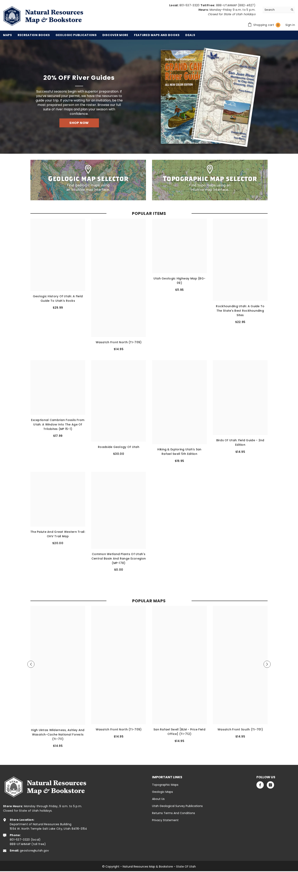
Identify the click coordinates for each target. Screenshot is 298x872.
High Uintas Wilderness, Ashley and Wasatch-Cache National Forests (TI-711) (58, 734)
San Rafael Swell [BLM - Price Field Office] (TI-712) (179, 731)
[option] (149, 97)
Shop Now (81, 120)
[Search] (279, 10)
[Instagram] (270, 785)
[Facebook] (260, 785)
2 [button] (143, 148)
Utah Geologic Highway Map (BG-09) (179, 280)
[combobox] (276, 10)
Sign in (290, 25)
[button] (4, 97)
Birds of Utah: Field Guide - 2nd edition (240, 442)
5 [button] (160, 148)
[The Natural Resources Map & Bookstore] (88, 180)
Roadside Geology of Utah (118, 447)
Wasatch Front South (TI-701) (240, 729)
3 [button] (149, 148)
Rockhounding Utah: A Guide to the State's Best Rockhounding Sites (240, 310)
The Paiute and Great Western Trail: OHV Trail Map (57, 534)
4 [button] (154, 148)
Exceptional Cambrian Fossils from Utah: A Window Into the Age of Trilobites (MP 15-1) (57, 424)
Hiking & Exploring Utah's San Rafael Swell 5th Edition (179, 452)
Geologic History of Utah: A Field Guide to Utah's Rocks (58, 298)
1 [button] (138, 148)
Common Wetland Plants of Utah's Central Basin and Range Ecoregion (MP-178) (118, 558)
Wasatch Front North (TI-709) (119, 342)
